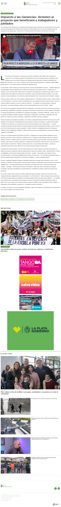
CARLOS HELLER (30, 199)
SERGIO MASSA (4, 199)
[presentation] (3, 52)
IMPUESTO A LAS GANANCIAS (17, 199)
